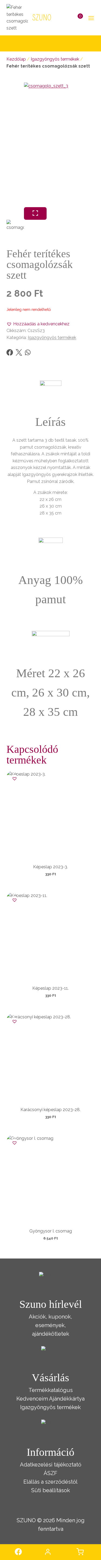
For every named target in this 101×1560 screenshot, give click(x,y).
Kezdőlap (16, 59)
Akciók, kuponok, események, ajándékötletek (50, 1325)
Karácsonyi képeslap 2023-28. (50, 1109)
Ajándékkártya (67, 1398)
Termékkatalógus (51, 1390)
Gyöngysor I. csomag (50, 1231)
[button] (37, 324)
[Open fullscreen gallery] (35, 213)
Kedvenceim (32, 1398)
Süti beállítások (50, 1490)
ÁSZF (50, 1473)
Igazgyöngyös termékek (55, 59)
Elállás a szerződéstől (50, 1482)
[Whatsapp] (28, 352)
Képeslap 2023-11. (50, 988)
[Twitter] (19, 352)
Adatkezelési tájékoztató (50, 1464)
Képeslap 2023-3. (50, 866)
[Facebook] (9, 352)
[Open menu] (90, 18)
